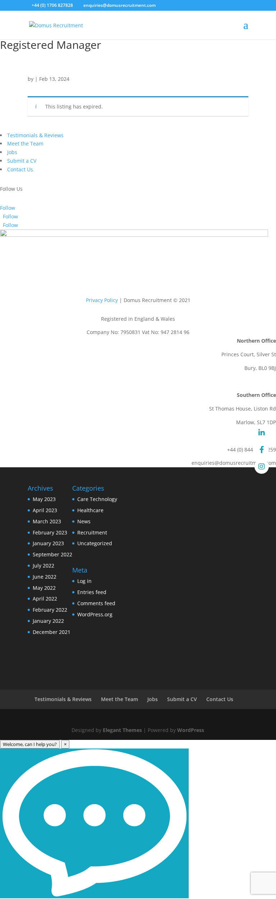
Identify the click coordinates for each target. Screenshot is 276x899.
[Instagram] (261, 466)
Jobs (12, 152)
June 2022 (44, 576)
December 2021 (51, 632)
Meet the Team (25, 143)
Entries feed (91, 592)
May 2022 (44, 587)
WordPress (190, 730)
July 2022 (43, 565)
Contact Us (20, 169)
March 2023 (47, 521)
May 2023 (44, 499)
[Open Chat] (94, 823)
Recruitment (92, 532)
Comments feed (96, 603)
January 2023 (48, 543)
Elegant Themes (122, 730)
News (84, 521)
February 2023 (50, 532)
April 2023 (45, 510)
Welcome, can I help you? (30, 744)
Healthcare (90, 510)
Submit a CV (21, 160)
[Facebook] (261, 449)
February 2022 (50, 609)
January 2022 (48, 620)
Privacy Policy (102, 300)
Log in (84, 581)
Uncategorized (94, 543)
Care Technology (97, 499)
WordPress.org (94, 614)
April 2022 (45, 598)
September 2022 (52, 554)
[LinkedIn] (261, 433)
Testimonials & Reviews (35, 135)
